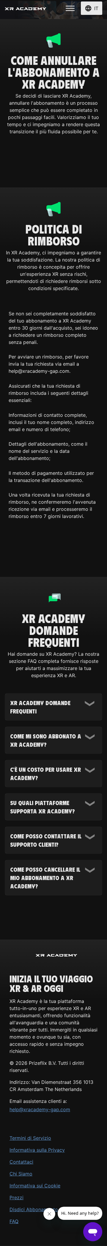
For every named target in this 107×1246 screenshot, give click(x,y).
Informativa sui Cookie (35, 1186)
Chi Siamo (21, 1174)
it (96, 8)
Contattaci (21, 1162)
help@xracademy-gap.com (40, 1109)
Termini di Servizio (30, 1138)
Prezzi (16, 1197)
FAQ (14, 1221)
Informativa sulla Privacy (37, 1150)
